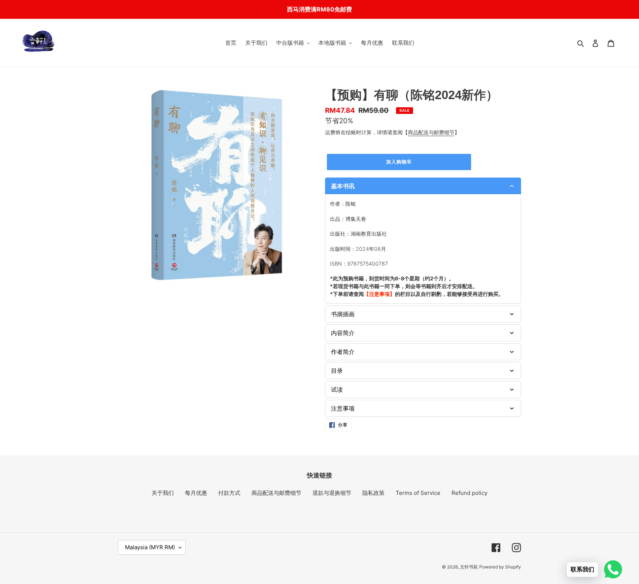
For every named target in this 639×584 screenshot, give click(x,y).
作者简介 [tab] (343, 351)
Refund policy (469, 492)
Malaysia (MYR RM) (150, 547)
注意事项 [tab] (343, 408)
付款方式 (229, 492)
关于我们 (163, 492)
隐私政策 (373, 492)
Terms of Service (418, 492)
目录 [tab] (337, 370)
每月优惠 (196, 492)
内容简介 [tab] (343, 333)
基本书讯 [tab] (343, 186)
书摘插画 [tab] (343, 314)
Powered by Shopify (500, 567)
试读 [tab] (337, 389)
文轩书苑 (469, 567)
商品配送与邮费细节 (431, 132)
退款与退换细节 (331, 492)
